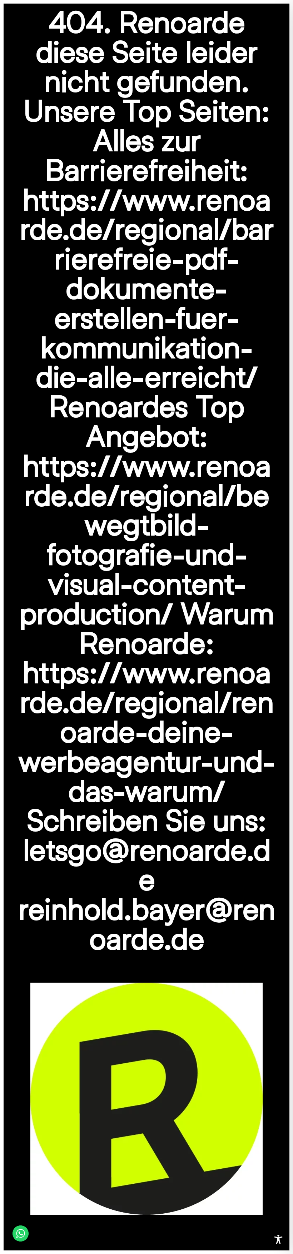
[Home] (146, 1098)
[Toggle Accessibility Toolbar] (278, 1239)
